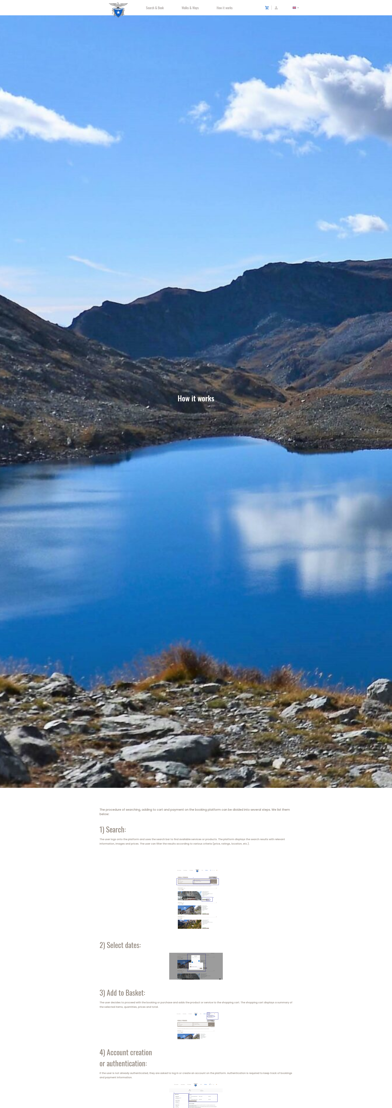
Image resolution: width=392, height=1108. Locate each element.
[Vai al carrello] (196, 1025)
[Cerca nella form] (196, 900)
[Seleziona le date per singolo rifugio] (196, 966)
